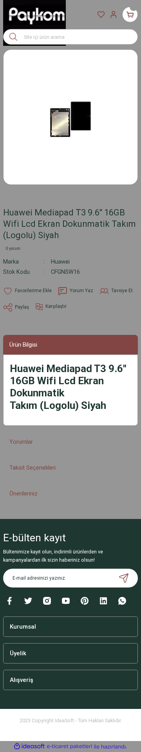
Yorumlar (21, 441)
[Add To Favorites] (27, 291)
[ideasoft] (29, 746)
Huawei (60, 261)
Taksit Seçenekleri (32, 467)
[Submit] (124, 578)
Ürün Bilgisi (23, 344)
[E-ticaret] (69, 747)
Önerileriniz (23, 493)
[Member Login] (114, 14)
